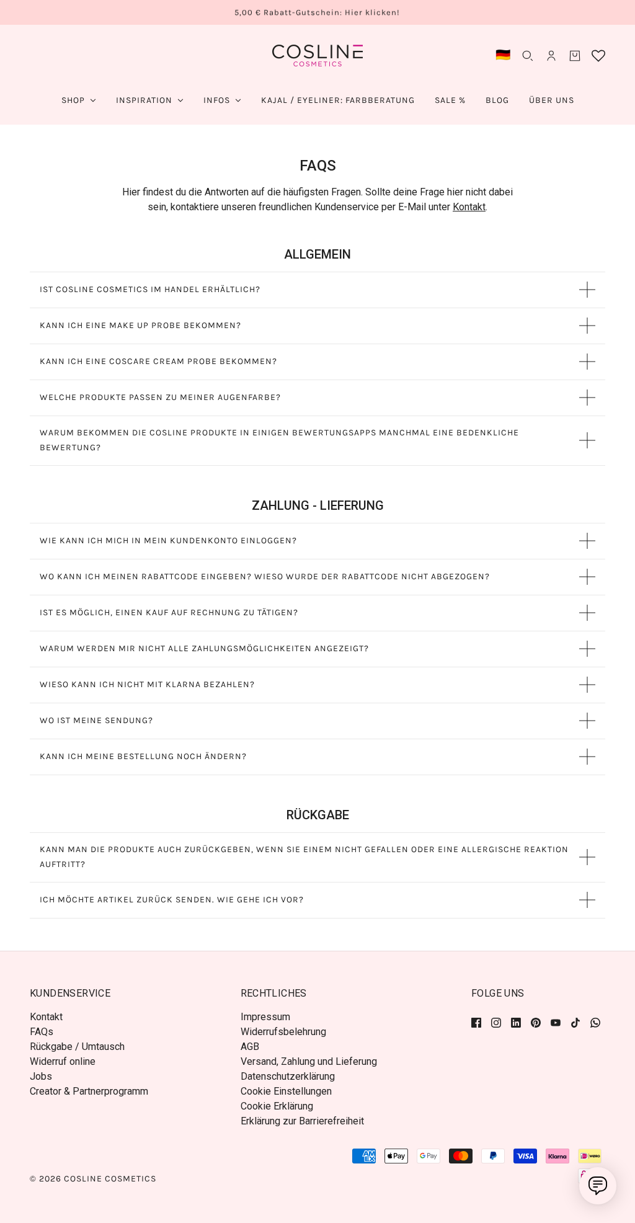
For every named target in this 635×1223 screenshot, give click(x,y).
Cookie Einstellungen (286, 1091)
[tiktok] (575, 1022)
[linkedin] (516, 1022)
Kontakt (469, 207)
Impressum (265, 1017)
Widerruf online (62, 1061)
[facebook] (478, 1022)
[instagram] (496, 1022)
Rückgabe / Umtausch (77, 1046)
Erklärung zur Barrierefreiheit (302, 1121)
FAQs (41, 1032)
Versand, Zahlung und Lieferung (309, 1061)
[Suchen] (528, 56)
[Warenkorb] (575, 56)
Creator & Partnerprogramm (89, 1091)
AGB (250, 1046)
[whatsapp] (595, 1022)
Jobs (41, 1076)
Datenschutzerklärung (288, 1076)
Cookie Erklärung (277, 1106)
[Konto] (551, 56)
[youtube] (556, 1022)
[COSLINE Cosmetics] (317, 55)
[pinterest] (536, 1022)
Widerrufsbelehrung (283, 1032)
